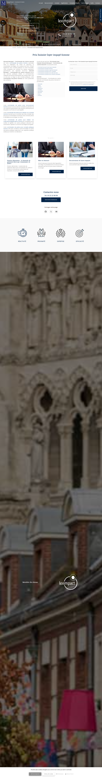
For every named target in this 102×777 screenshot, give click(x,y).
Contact (97, 3)
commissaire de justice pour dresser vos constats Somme (18, 113)
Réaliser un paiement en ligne (28, 31)
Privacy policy (69, 774)
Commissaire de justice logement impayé (47, 70)
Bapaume (40, 88)
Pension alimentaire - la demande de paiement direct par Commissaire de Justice (18, 162)
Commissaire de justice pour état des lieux (48, 72)
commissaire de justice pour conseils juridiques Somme (18, 127)
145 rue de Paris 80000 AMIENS (52, 44)
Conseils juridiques (74, 3)
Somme (24, 47)
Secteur (19, 47)
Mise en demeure (43, 160)
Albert (39, 85)
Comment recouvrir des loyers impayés (47, 67)
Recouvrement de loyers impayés (79, 160)
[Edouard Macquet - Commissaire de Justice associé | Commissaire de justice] (3, 3)
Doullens (40, 89)
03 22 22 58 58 (25, 44)
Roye (39, 94)
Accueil (41, 3)
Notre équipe (84, 3)
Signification (64, 3)
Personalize (60, 774)
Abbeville (40, 84)
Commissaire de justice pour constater (47, 71)
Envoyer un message (51, 200)
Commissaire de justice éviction (45, 68)
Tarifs (91, 3)
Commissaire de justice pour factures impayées (49, 74)
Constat (57, 3)
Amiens (39, 86)
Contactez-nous (76, 44)
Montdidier (40, 91)
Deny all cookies (49, 774)
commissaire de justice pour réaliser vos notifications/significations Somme (18, 120)
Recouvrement (49, 3)
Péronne (40, 92)
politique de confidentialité (88, 84)
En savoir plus (25, 174)
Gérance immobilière (28, 25)
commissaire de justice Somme (18, 63)
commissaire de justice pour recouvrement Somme (18, 106)
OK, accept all (35, 774)
